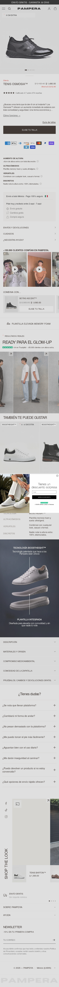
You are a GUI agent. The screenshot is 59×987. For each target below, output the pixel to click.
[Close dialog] (57, 476)
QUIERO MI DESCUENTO (44, 497)
